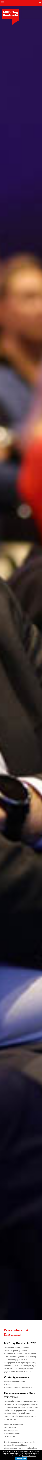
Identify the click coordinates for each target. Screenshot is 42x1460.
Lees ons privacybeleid (29, 1456)
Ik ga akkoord (21, 1458)
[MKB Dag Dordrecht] (10, 17)
